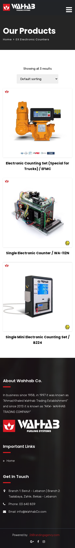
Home (7, 39)
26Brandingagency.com (44, 535)
